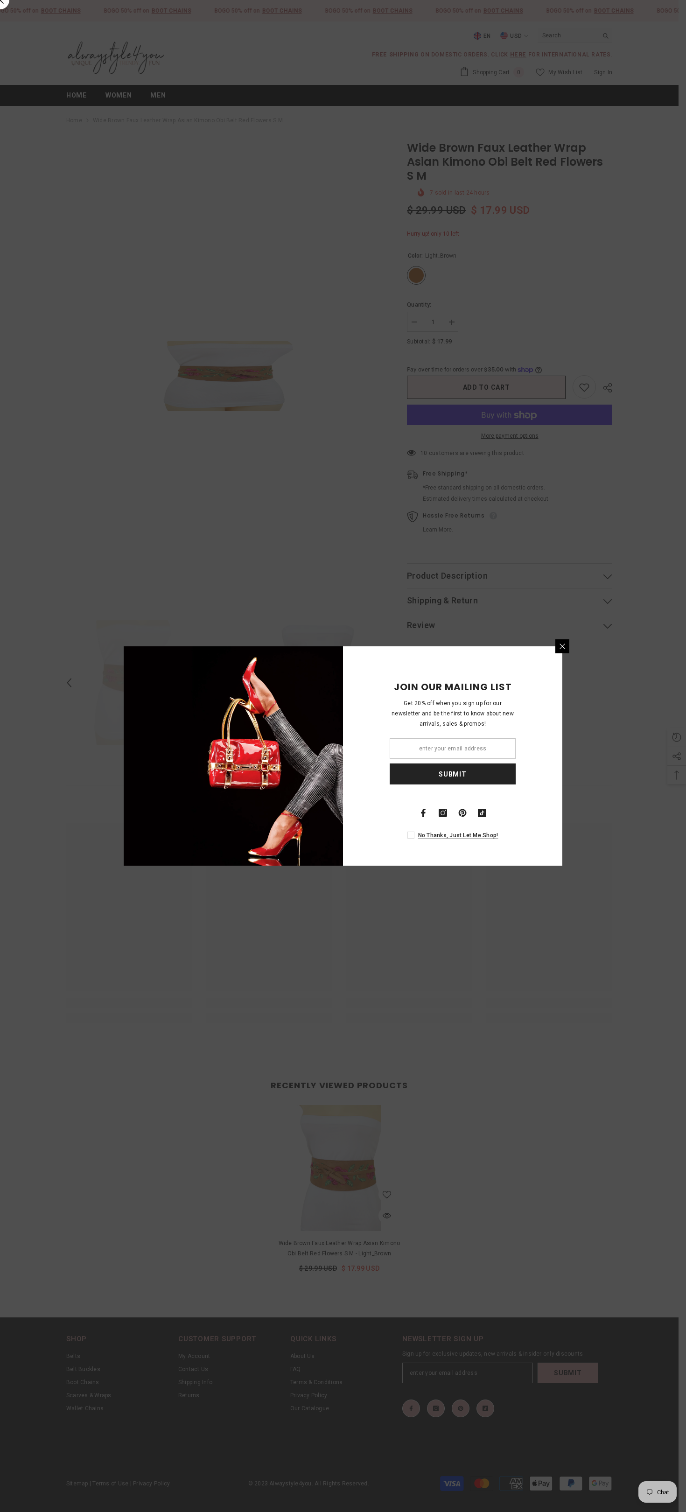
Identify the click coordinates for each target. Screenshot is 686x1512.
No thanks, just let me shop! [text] (458, 835)
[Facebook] (423, 813)
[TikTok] (482, 813)
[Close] (562, 646)
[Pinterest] (462, 813)
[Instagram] (443, 813)
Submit (452, 774)
